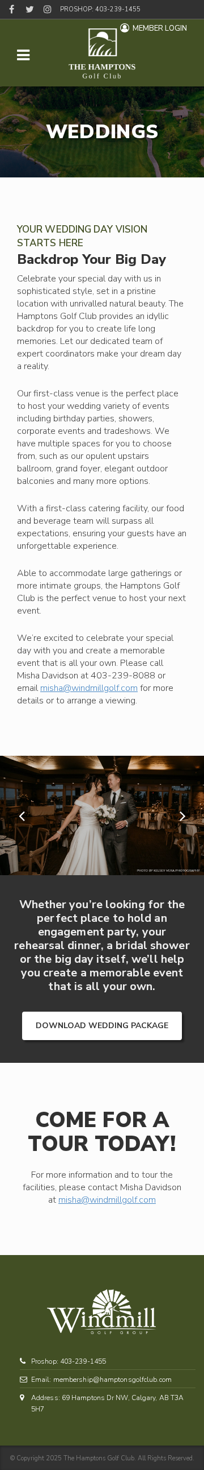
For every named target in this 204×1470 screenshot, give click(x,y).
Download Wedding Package (102, 1025)
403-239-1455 (118, 9)
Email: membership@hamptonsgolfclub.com (101, 1379)
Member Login (160, 28)
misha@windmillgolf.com (89, 688)
